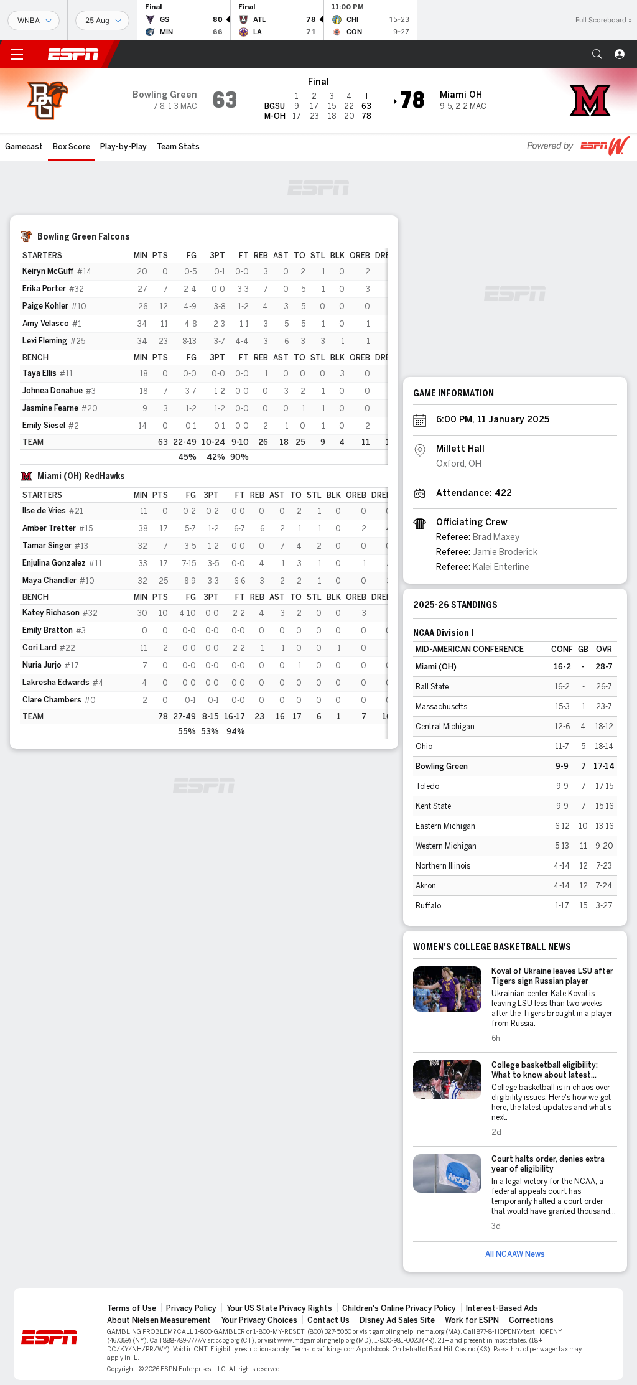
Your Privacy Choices (259, 1320)
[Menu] (17, 54)
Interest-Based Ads (502, 1308)
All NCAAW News (515, 1254)
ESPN (73, 54)
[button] (597, 54)
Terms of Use (131, 1308)
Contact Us (328, 1320)
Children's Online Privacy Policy (399, 1308)
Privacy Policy (191, 1308)
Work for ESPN (472, 1320)
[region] (259, 356)
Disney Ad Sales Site (397, 1320)
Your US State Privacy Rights (279, 1308)
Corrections (531, 1320)
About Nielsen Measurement (159, 1320)
